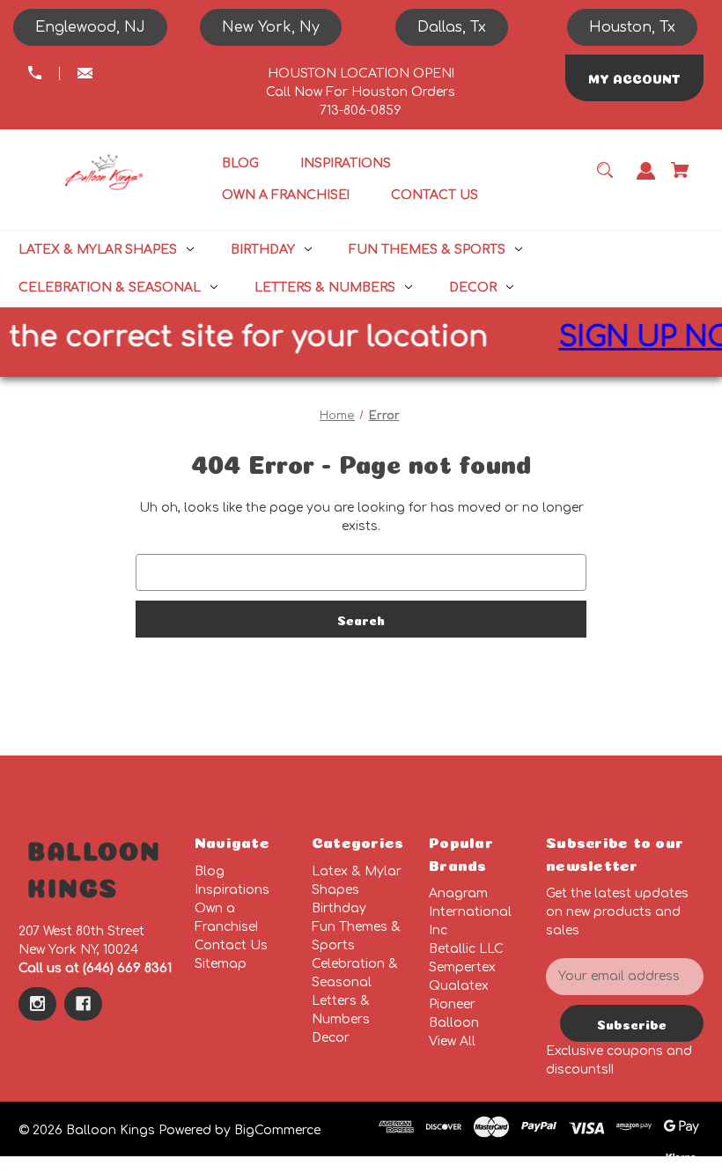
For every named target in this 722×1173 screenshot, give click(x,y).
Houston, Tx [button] (632, 27)
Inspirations (232, 889)
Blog (210, 871)
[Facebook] (83, 1004)
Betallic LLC (466, 948)
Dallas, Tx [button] (451, 27)
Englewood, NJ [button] (90, 27)
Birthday (339, 908)
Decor (331, 1037)
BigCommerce (277, 1130)
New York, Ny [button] (271, 27)
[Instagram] (37, 1004)
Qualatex (459, 985)
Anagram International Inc (470, 912)
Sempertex (462, 967)
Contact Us (231, 945)
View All (452, 1041)
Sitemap (221, 963)
